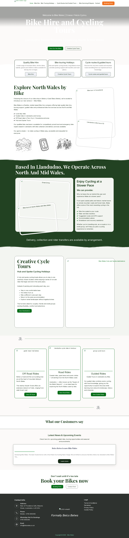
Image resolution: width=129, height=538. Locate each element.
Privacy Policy (89, 507)
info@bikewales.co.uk (27, 525)
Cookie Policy (88, 510)
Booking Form (108, 3)
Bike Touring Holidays (47, 3)
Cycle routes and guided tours (66, 3)
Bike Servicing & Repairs (86, 3)
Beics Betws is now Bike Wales (64, 448)
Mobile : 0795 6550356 (28, 514)
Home (31, 3)
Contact (97, 3)
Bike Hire (37, 3)
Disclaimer (87, 505)
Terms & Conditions (90, 503)
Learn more (64, 461)
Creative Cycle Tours (64, 74)
